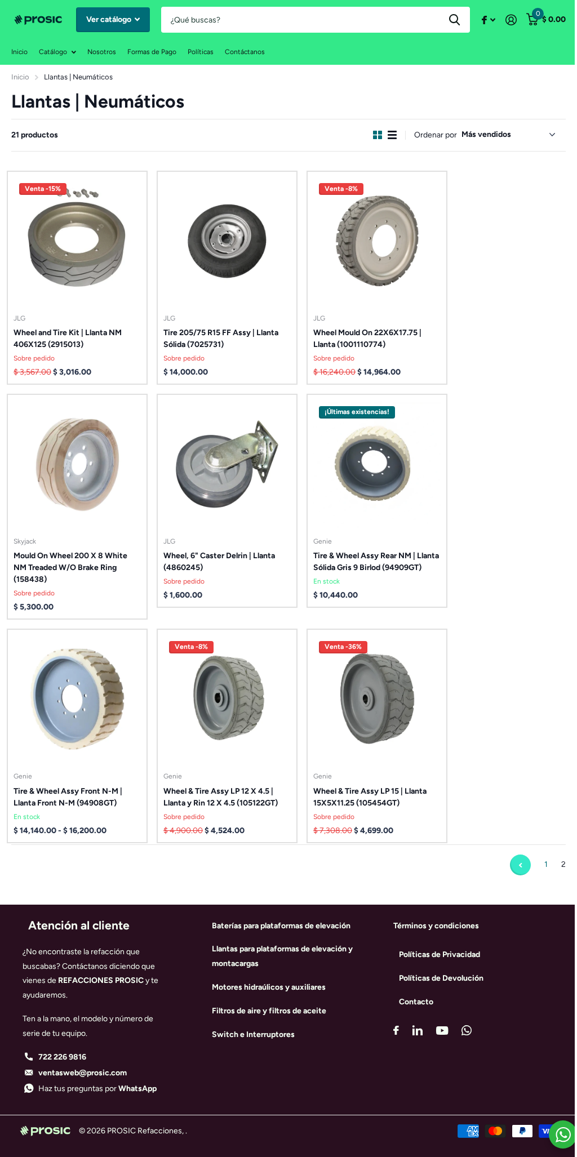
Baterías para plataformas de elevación (281, 926)
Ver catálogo (109, 19)
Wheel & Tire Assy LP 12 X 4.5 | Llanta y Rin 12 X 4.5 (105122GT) (220, 797)
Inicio (19, 52)
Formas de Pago (151, 52)
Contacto (416, 1002)
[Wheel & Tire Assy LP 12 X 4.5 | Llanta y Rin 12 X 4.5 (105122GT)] (227, 699)
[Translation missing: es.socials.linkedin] (417, 1030)
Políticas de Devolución (441, 978)
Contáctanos (245, 52)
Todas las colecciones (57, 52)
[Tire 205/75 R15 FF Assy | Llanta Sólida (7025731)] (227, 241)
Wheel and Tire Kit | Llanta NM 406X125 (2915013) (68, 338)
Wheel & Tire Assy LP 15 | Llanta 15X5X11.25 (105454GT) (370, 797)
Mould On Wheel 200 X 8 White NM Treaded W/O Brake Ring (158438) (70, 567)
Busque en (454, 20)
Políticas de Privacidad (439, 954)
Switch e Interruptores (253, 1034)
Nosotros (101, 52)
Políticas (201, 52)
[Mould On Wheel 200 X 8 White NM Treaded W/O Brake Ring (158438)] (77, 464)
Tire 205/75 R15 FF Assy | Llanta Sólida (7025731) (220, 338)
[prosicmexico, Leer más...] (488, 20)
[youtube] (442, 1030)
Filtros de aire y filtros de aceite (269, 1011)
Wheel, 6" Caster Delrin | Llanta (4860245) (219, 561)
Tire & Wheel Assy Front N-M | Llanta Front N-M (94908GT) (68, 797)
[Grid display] (377, 135)
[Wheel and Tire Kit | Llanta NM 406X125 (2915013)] (77, 241)
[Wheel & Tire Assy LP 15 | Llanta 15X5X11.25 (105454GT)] (377, 699)
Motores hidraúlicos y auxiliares (269, 987)
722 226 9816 (62, 1057)
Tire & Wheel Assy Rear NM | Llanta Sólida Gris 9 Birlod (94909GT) (376, 561)
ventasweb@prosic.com (82, 1073)
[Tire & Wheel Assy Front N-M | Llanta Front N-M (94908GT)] (77, 699)
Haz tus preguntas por (97, 1088)
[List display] (392, 135)
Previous (520, 865)
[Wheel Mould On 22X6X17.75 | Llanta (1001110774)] (377, 241)
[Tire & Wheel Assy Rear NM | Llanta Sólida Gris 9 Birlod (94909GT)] (377, 464)
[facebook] (396, 1030)
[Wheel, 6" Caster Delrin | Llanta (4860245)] (227, 464)
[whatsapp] (466, 1030)
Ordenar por (435, 135)
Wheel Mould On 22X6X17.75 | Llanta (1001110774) (367, 338)
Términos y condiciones (436, 926)
